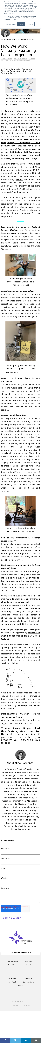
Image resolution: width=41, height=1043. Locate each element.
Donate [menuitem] (20, 985)
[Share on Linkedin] (26, 1040)
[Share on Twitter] (15, 1040)
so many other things (26, 158)
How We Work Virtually (20, 60)
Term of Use (26, 1005)
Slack (31, 453)
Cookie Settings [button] (11, 24)
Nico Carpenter (11, 39)
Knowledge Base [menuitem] (28, 965)
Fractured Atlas (9, 73)
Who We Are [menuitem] (28, 978)
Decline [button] (30, 24)
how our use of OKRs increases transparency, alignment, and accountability (20, 142)
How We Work (6, 59)
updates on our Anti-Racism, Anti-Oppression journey (20, 152)
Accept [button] (21, 24)
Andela (19, 179)
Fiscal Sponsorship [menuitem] (12, 961)
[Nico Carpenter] (5, 33)
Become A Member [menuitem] (28, 982)
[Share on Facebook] (5, 1040)
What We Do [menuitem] (12, 978)
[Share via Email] (36, 1040)
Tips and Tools (20, 59)
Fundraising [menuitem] (11, 965)
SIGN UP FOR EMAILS (19, 953)
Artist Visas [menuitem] (28, 961)
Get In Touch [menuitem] (12, 982)
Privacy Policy (15, 1005)
